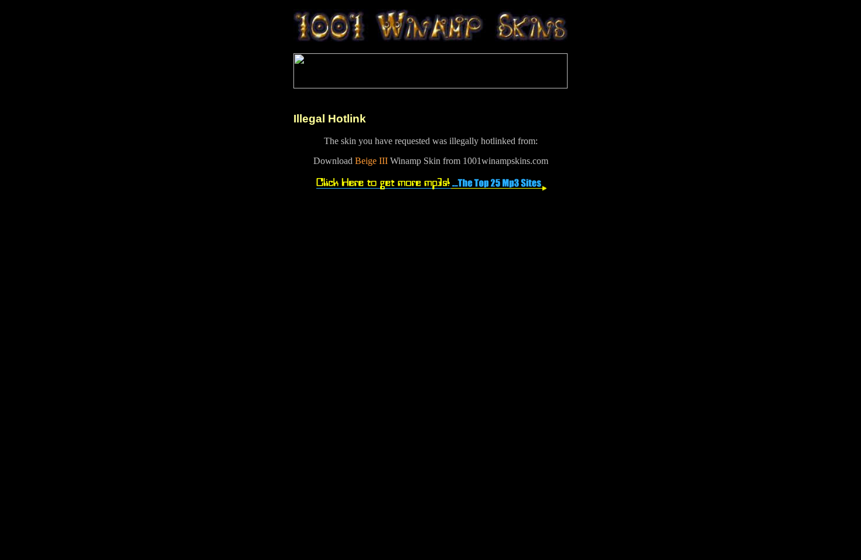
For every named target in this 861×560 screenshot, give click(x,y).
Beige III (371, 161)
